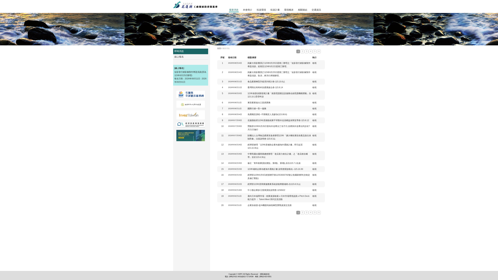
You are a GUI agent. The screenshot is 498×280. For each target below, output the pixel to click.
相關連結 (302, 10)
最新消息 (233, 10)
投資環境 (261, 10)
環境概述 (288, 10)
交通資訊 (316, 10)
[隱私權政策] (264, 274)
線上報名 (179, 56)
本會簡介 (247, 10)
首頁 (219, 48)
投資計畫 (275, 10)
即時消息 (179, 51)
